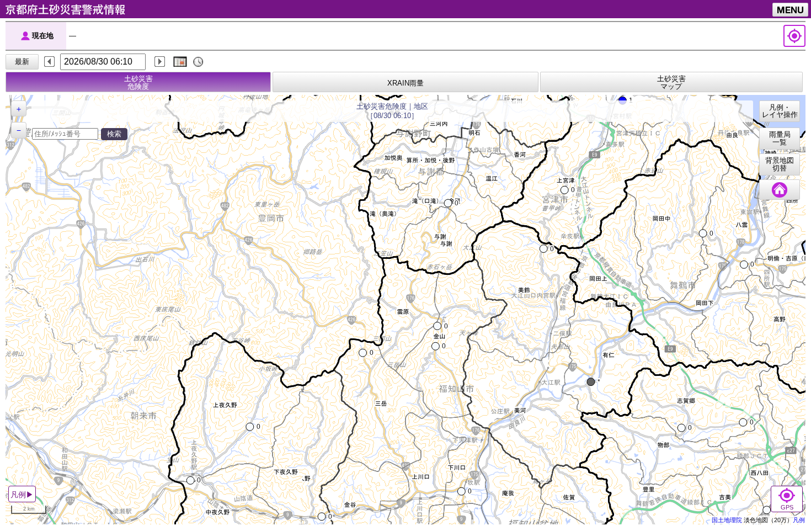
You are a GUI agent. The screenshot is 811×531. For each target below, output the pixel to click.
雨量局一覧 (780, 138)
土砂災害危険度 (138, 83)
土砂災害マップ (671, 83)
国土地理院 (727, 520)
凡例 (799, 520)
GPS (787, 507)
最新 (22, 62)
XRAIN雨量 (405, 83)
